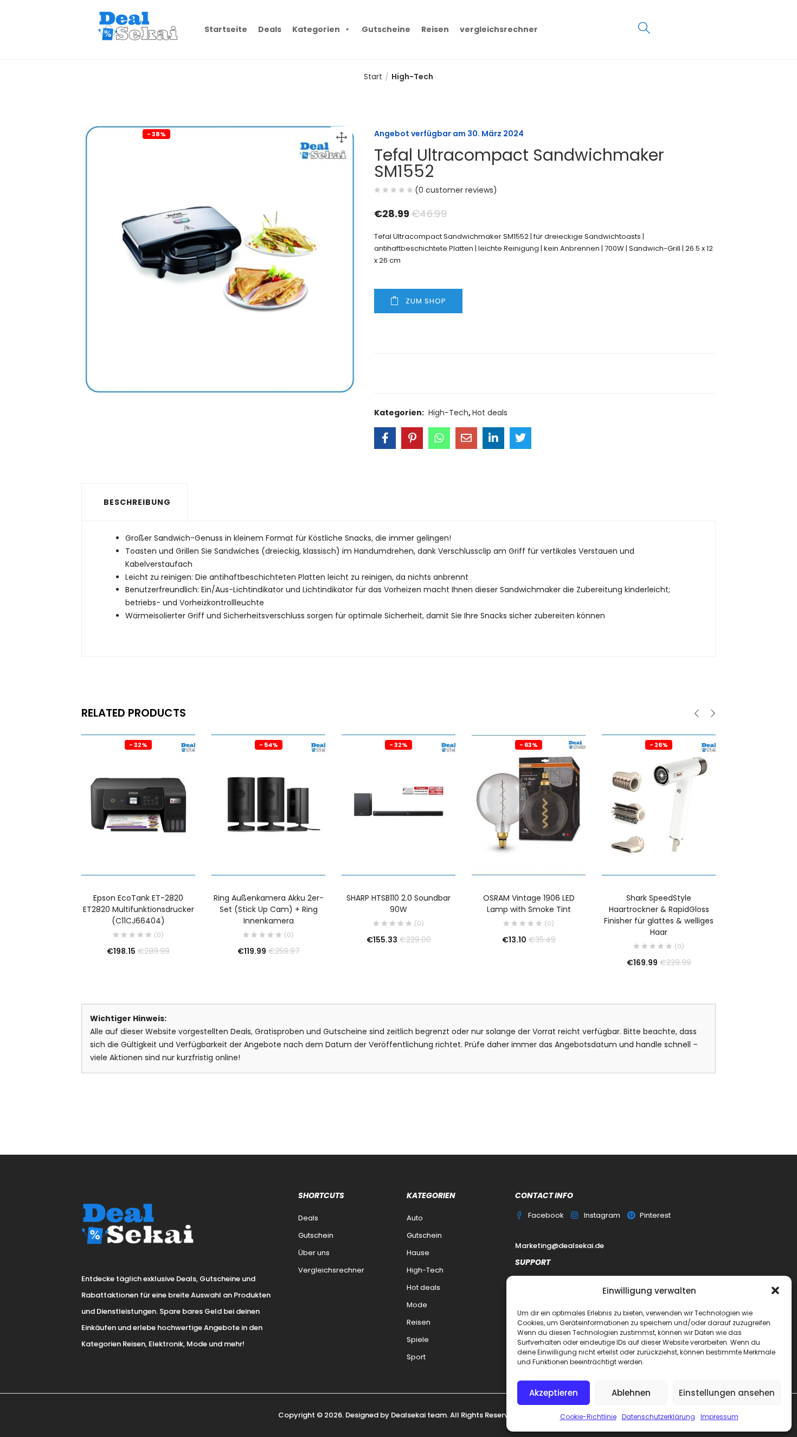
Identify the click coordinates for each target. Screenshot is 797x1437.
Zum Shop (426, 301)
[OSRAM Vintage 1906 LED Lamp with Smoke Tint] (529, 804)
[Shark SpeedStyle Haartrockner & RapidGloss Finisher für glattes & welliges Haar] (659, 804)
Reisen (435, 29)
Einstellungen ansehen (727, 1392)
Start (373, 76)
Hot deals (489, 412)
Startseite (225, 29)
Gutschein (315, 1235)
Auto (415, 1218)
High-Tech (412, 76)
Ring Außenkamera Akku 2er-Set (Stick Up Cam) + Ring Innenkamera (269, 909)
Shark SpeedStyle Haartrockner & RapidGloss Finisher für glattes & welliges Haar (659, 915)
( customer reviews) (456, 190)
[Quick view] (138, 863)
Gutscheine (386, 29)
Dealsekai (408, 1415)
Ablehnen (631, 1392)
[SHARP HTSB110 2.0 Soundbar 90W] (398, 804)
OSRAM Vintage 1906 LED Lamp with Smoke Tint (529, 903)
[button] (775, 1290)
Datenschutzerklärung (658, 1416)
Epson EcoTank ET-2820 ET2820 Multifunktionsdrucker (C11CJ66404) (138, 909)
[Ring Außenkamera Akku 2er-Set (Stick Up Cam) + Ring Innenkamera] (268, 804)
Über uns (314, 1253)
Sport (416, 1357)
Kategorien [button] (316, 29)
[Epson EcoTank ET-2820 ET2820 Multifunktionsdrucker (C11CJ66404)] (138, 804)
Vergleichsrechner (331, 1270)
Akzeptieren (553, 1392)
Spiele (418, 1339)
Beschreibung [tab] (137, 502)
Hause (418, 1253)
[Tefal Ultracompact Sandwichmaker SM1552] (385, 438)
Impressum (719, 1416)
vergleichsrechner (499, 29)
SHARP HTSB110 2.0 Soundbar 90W (398, 903)
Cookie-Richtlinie (588, 1416)
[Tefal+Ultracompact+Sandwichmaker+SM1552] (412, 438)
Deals (269, 29)
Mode (417, 1305)
